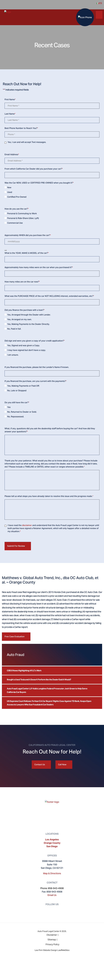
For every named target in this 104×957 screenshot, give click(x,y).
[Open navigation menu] (99, 14)
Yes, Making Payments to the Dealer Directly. (28, 324)
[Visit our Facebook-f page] (49, 910)
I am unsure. (13, 355)
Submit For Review (16, 546)
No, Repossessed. (15, 416)
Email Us (52, 895)
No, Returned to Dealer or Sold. (22, 412)
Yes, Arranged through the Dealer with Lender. (29, 314)
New (9, 187)
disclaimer (27, 525)
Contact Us (39, 764)
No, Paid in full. (14, 329)
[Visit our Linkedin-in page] (55, 910)
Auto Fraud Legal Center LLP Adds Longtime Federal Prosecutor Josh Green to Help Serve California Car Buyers (47, 690)
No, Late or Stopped (16, 390)
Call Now (62, 764)
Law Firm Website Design (46, 950)
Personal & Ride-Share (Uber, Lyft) (23, 218)
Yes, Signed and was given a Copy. (23, 345)
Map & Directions (52, 873)
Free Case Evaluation (14, 636)
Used (9, 192)
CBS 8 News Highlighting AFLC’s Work (24, 670)
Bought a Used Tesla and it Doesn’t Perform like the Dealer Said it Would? (39, 679)
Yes (9, 407)
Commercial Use (15, 223)
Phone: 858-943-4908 (52, 888)
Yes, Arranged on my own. (19, 319)
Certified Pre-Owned (16, 197)
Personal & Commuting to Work (22, 213)
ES (100, 3)
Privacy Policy (52, 944)
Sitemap (52, 939)
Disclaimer (52, 934)
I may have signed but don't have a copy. (26, 350)
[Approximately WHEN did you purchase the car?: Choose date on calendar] (6, 250)
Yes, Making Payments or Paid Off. (23, 386)
